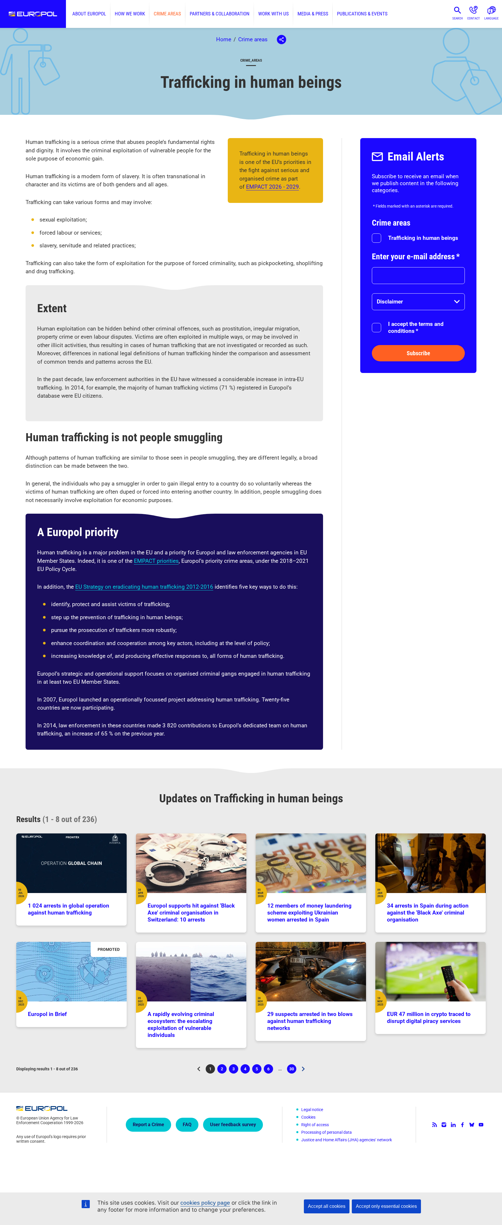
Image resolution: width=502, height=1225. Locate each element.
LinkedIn (453, 1124)
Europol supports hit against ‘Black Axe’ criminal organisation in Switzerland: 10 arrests (191, 912)
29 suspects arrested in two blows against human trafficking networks (310, 1021)
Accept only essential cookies (386, 1206)
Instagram (444, 1124)
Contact (473, 18)
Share (281, 39)
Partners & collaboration (220, 14)
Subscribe (418, 353)
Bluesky (471, 1124)
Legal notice (312, 1109)
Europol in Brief (47, 1014)
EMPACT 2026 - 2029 (272, 186)
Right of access (315, 1124)
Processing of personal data (326, 1132)
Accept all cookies (326, 1206)
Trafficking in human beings (423, 238)
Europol (33, 14)
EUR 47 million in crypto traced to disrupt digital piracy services (429, 1017)
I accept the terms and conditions (416, 327)
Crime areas (167, 14)
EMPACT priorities (156, 561)
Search (457, 18)
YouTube (481, 1124)
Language (491, 18)
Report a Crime (148, 1124)
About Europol (89, 14)
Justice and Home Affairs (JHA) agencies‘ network (346, 1140)
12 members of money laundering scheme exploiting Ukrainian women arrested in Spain (309, 912)
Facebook (462, 1124)
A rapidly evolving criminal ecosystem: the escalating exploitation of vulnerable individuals (181, 1024)
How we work (130, 14)
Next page (303, 1069)
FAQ (187, 1124)
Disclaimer (390, 301)
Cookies (308, 1117)
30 (292, 1070)
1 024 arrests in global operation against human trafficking (68, 909)
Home (223, 39)
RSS (434, 1124)
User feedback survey (233, 1124)
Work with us (273, 14)
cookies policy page (205, 1203)
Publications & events (362, 14)
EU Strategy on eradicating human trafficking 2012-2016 (144, 586)
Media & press (312, 14)
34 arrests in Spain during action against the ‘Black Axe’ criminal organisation (428, 912)
